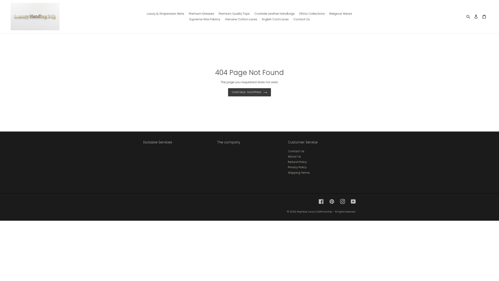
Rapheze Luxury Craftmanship (314, 211)
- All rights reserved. (344, 211)
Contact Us (296, 151)
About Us (294, 156)
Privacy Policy (297, 167)
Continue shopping (246, 92)
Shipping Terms (299, 173)
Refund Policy (297, 162)
